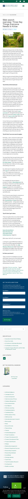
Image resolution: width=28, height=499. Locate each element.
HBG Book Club (8, 416)
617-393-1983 (16, 489)
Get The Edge (7, 319)
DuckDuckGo (8, 200)
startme (14, 273)
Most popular (8, 421)
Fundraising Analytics (10, 410)
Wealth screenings (9, 466)
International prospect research (12, 419)
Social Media (8, 455)
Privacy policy (16, 495)
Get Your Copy (14, 376)
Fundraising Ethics (9, 412)
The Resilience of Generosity (11, 345)
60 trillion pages (7, 162)
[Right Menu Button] (23, 6)
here (7, 170)
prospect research (7, 271)
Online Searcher (7, 235)
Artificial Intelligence (9, 392)
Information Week (7, 233)
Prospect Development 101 (11, 437)
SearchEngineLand (8, 231)
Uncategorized (8, 464)
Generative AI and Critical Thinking (13, 338)
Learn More (14, 378)
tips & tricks (11, 116)
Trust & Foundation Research (11, 461)
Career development (10, 396)
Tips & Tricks (16, 114)
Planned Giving (8, 428)
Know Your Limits (9, 341)
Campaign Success (9, 394)
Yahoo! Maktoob (16, 182)
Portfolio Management (10, 432)
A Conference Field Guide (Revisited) (13, 343)
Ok (9, 495)
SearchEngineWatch (8, 230)
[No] (26, 494)
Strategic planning (9, 457)
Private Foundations (9, 434)
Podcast (7, 430)
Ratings (7, 443)
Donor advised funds (9, 403)
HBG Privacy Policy (6, 310)
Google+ (19, 268)
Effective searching (12, 267)
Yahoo (18, 273)
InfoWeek (13, 270)
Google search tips (12, 268)
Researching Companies (10, 450)
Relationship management (11, 446)
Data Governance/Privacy (11, 399)
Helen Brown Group (10, 6)
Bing (14, 200)
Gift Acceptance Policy (10, 414)
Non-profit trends (9, 425)
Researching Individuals (10, 452)
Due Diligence (8, 405)
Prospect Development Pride (12, 439)
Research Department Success (12, 448)
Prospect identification (10, 441)
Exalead (5, 187)
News (6, 423)
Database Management (10, 401)
